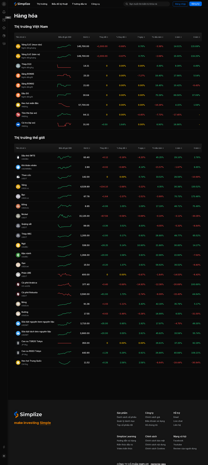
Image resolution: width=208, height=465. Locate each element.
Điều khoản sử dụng (155, 421)
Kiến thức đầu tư (125, 444)
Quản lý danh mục (126, 421)
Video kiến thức (124, 448)
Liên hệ (177, 425)
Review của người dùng (185, 448)
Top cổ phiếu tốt (125, 425)
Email (176, 417)
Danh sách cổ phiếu (126, 417)
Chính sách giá (152, 417)
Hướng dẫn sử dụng (126, 440)
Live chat (178, 421)
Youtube (177, 444)
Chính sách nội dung (155, 444)
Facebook (178, 440)
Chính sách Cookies (155, 448)
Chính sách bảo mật (155, 440)
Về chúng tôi (151, 425)
